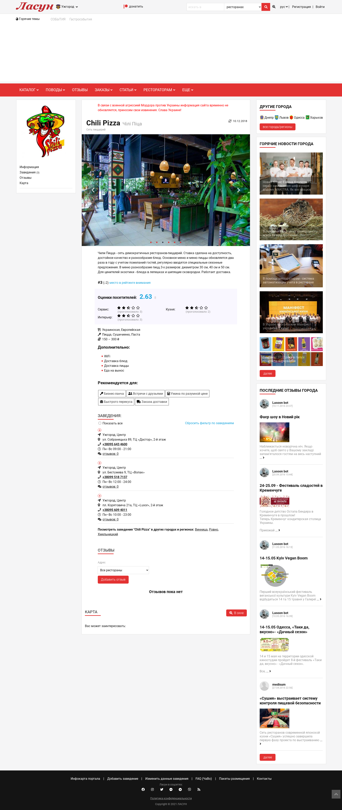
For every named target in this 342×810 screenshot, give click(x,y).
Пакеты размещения (234, 779)
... (261, 458)
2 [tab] (157, 242)
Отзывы (80, 90)
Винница (201, 529)
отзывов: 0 (111, 454)
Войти (320, 7)
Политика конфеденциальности (171, 798)
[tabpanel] (166, 190)
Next (238, 190)
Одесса (299, 117)
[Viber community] (189, 789)
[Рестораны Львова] (277, 118)
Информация (29, 167)
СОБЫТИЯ (58, 19)
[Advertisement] (171, 53)
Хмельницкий (108, 534)
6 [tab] (181, 242)
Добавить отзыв (113, 579)
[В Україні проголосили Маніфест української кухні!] (291, 332)
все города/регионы (277, 127)
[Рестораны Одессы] (291, 118)
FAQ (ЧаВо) (204, 779)
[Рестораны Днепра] (262, 118)
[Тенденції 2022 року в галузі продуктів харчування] (291, 365)
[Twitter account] (161, 789)
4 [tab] (169, 242)
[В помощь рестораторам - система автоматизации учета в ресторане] (291, 286)
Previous (93, 190)
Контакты (264, 779)
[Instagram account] (152, 789)
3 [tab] (163, 242)
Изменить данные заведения (166, 779)
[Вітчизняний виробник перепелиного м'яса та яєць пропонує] (291, 239)
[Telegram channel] (180, 789)
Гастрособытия (80, 19)
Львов (284, 117)
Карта (24, 183)
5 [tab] (175, 242)
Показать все (113, 423)
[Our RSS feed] (199, 789)
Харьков (316, 117)
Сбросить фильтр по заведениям (209, 423)
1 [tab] (151, 242)
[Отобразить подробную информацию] (99, 429)
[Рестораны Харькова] (307, 118)
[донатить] (126, 7)
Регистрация (301, 7)
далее (267, 373)
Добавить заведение (122, 779)
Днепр (269, 117)
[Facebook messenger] (171, 789)
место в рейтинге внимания (130, 283)
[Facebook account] (143, 789)
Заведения (29, 172)
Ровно (213, 529)
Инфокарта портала (85, 779)
